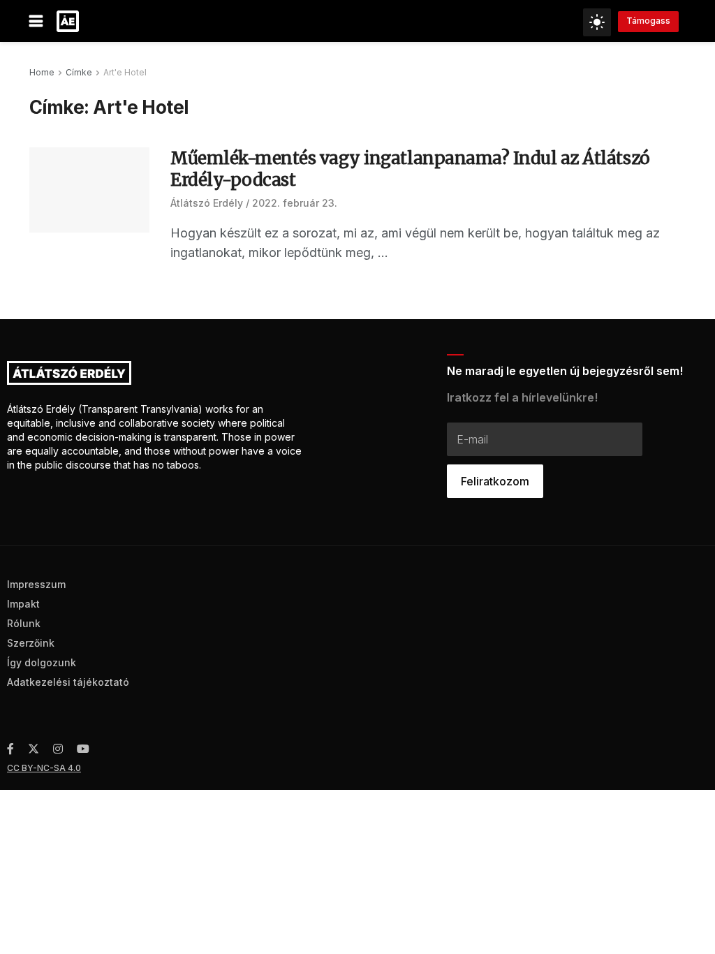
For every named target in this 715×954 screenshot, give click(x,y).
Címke (79, 72)
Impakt (23, 604)
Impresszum (36, 584)
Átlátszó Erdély (206, 203)
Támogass (648, 20)
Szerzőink (30, 643)
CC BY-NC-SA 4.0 (44, 768)
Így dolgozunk (41, 662)
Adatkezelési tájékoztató (68, 682)
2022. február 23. (294, 203)
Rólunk (23, 623)
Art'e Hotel (125, 72)
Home (41, 72)
